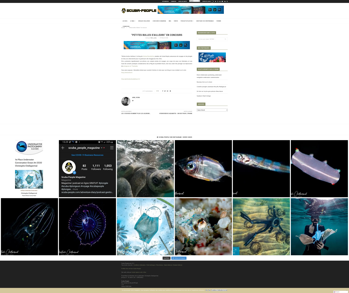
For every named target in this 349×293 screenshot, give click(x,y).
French (337, 292)
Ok (206, 290)
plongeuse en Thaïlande (130, 66)
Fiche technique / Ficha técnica (155, 265)
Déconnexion (165, 1)
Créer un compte (182, 1)
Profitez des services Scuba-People (131, 268)
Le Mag (132, 21)
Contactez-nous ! (206, 1)
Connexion (173, 1)
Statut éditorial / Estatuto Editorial (173, 265)
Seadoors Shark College (204, 96)
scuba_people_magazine (9, 142)
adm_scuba (153, 38)
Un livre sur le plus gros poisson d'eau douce (210, 91)
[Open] (29, 168)
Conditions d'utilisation (140, 265)
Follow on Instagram (180, 258)
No (209, 290)
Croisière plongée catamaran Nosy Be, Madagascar (211, 86)
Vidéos (176, 21)
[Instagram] (56, 195)
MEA (170, 21)
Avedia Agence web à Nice (139, 272)
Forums (218, 21)
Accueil (125, 21)
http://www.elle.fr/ (126, 72)
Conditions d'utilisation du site (219, 290)
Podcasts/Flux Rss (186, 21)
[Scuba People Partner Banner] (212, 54)
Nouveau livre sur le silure (204, 82)
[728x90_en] (191, 6)
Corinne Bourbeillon (148, 56)
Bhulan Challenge (144, 21)
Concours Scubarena (159, 21)
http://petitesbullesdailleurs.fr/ (130, 79)
